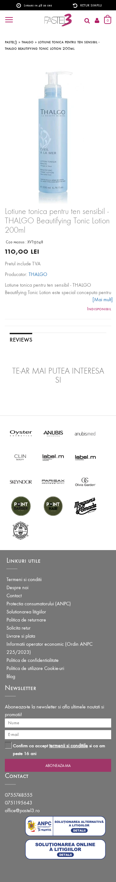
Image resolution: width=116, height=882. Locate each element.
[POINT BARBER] (21, 505)
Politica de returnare (26, 620)
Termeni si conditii (24, 579)
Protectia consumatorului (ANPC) (38, 603)
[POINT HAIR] (53, 505)
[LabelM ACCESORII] (85, 457)
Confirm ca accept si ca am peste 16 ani (59, 749)
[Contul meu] (97, 20)
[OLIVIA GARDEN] (85, 481)
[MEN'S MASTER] (21, 529)
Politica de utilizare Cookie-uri (35, 668)
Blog (10, 676)
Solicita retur (18, 628)
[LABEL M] (53, 457)
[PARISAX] (53, 481)
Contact (14, 595)
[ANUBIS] (53, 432)
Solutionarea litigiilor (26, 612)
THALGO (38, 274)
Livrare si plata (20, 636)
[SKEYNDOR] (21, 481)
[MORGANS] (85, 505)
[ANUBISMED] (85, 432)
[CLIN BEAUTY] (21, 457)
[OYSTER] (21, 432)
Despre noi (17, 587)
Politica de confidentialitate (32, 660)
